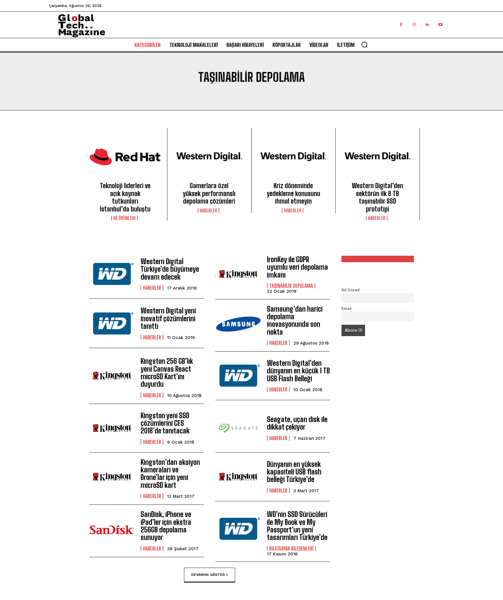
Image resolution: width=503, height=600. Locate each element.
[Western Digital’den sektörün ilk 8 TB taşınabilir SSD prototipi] (377, 157)
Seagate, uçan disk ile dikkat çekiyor (297, 423)
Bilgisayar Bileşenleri (291, 548)
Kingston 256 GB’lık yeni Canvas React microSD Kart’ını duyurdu (167, 372)
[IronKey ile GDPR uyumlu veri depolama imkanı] (238, 274)
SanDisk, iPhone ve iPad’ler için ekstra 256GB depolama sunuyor (166, 525)
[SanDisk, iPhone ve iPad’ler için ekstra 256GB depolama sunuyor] (112, 529)
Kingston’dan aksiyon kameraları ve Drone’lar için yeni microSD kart (170, 473)
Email (346, 308)
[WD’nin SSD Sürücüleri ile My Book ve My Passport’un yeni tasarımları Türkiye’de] (238, 529)
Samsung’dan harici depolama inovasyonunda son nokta (295, 320)
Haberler (208, 210)
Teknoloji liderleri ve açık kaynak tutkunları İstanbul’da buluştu (125, 197)
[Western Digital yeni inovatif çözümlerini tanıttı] (112, 323)
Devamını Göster (208, 575)
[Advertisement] (378, 448)
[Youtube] (440, 25)
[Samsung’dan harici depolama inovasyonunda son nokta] (238, 323)
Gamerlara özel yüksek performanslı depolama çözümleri (209, 193)
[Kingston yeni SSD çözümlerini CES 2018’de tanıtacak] (112, 428)
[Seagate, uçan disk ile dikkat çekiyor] (238, 428)
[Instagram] (414, 25)
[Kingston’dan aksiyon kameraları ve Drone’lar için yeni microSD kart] (112, 476)
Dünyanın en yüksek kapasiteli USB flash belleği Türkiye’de (294, 472)
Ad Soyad (350, 289)
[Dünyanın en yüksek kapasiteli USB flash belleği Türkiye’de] (238, 476)
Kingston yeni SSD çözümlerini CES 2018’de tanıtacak (165, 423)
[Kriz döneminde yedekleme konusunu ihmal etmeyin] (293, 157)
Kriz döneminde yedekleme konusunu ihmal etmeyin (293, 193)
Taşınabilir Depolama (291, 285)
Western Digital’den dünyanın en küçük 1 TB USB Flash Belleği (298, 371)
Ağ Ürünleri (124, 218)
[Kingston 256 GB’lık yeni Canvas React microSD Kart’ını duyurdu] (112, 375)
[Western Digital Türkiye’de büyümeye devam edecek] (112, 274)
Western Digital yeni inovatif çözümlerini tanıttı (168, 318)
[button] (364, 45)
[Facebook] (401, 25)
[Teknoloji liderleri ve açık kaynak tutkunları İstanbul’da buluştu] (125, 157)
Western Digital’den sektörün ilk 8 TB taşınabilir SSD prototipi (377, 197)
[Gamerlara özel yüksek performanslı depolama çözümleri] (209, 157)
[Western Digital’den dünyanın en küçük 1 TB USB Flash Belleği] (238, 375)
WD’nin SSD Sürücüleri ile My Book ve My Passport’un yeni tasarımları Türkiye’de (297, 525)
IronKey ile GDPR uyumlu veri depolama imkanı (297, 267)
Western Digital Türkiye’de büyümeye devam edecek (170, 269)
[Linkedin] (427, 25)
